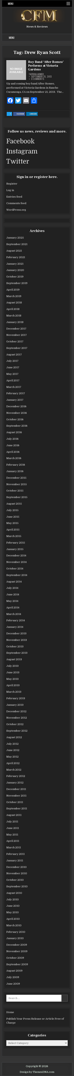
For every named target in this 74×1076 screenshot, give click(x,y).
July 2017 (12, 360)
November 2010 (16, 873)
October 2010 (15, 879)
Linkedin (34, 114)
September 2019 (16, 283)
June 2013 (12, 672)
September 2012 (16, 730)
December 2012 (16, 711)
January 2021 (14, 263)
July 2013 (12, 665)
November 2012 (16, 717)
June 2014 (12, 594)
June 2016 (12, 445)
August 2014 (14, 581)
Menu (10, 4)
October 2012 (14, 724)
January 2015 (14, 549)
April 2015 (13, 529)
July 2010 (12, 899)
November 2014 (16, 562)
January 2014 (14, 626)
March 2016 (13, 458)
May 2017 (12, 373)
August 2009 (14, 970)
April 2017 (13, 380)
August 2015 (14, 503)
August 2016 (14, 432)
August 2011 (14, 815)
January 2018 (14, 322)
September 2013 (16, 652)
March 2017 (13, 387)
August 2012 (14, 737)
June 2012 (12, 750)
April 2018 (13, 309)
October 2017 (14, 341)
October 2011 (14, 802)
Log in (10, 190)
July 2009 (12, 977)
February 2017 (15, 393)
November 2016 (16, 412)
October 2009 (15, 957)
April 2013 (13, 685)
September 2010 (17, 886)
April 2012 (13, 763)
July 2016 (12, 438)
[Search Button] (68, 3)
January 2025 (15, 237)
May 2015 (12, 523)
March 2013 (13, 691)
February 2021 (15, 257)
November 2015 (16, 484)
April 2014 (12, 607)
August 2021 (14, 250)
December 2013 (16, 633)
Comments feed (16, 203)
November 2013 (16, 639)
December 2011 (16, 789)
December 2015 (16, 477)
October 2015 (14, 490)
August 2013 (14, 659)
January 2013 (14, 704)
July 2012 (12, 743)
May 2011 (12, 834)
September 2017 (16, 348)
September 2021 (16, 244)
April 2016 (13, 451)
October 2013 (14, 646)
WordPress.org (16, 209)
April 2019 (13, 289)
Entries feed (14, 196)
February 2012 (15, 776)
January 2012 (14, 782)
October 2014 (14, 568)
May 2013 (12, 678)
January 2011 (14, 860)
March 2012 (13, 769)
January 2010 (15, 938)
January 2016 (14, 471)
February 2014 (15, 620)
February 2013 (15, 698)
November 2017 (16, 334)
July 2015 (12, 510)
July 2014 (12, 587)
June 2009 (13, 983)
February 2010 (15, 931)
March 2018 (13, 315)
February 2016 (15, 464)
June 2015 (12, 516)
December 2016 (16, 406)
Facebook (21, 114)
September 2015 (16, 497)
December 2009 (16, 944)
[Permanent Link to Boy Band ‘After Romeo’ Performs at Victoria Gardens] (16, 70)
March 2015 (13, 536)
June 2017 (12, 367)
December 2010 (16, 867)
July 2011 (12, 821)
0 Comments (37, 79)
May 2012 (12, 756)
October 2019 (14, 276)
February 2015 (15, 542)
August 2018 (14, 302)
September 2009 (17, 964)
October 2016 (14, 419)
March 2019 (13, 296)
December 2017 (16, 328)
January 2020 (15, 270)
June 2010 (13, 905)
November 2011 (16, 795)
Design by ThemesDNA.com (37, 1072)
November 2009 (16, 951)
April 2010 (13, 918)
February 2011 (15, 853)
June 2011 (12, 828)
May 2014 (12, 601)
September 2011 (16, 808)
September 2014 (16, 575)
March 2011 (13, 847)
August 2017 (14, 354)
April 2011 (12, 840)
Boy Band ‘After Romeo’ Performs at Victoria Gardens (46, 65)
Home (10, 1012)
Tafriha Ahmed (36, 74)
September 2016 (16, 425)
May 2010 (12, 912)
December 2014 (16, 555)
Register (11, 183)
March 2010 (14, 925)
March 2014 (13, 614)
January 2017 (14, 399)
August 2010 (14, 892)
